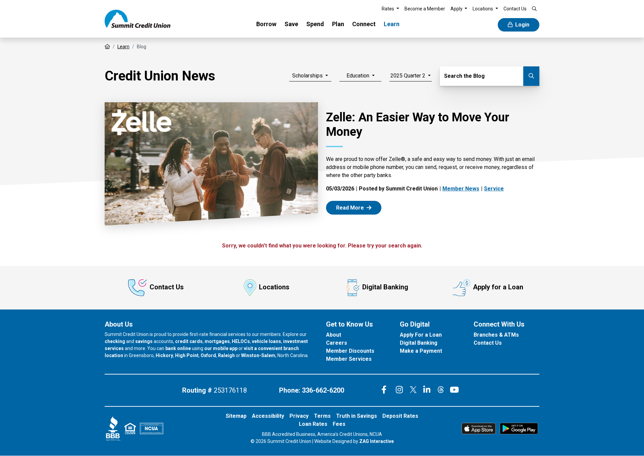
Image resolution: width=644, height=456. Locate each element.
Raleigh (226, 355)
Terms (322, 416)
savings (144, 341)
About (333, 335)
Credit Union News (160, 76)
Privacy (299, 416)
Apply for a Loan (498, 287)
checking (115, 341)
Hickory (164, 355)
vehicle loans (266, 341)
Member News (460, 188)
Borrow (266, 23)
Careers (336, 343)
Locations (274, 287)
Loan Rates (313, 424)
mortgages (217, 341)
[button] (390, 9)
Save (291, 23)
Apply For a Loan (421, 335)
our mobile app (220, 348)
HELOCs (241, 341)
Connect (364, 23)
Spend (315, 23)
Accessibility (268, 416)
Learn (391, 23)
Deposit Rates (400, 416)
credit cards (189, 341)
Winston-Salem (258, 355)
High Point (187, 355)
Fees (339, 424)
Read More (357, 207)
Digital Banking (385, 287)
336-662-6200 (323, 390)
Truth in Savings (356, 416)
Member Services (349, 359)
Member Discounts (350, 351)
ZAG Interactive (376, 441)
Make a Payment (421, 351)
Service (494, 188)
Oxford (208, 355)
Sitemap (236, 416)
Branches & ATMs (496, 335)
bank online (178, 348)
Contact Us (167, 287)
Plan (338, 23)
